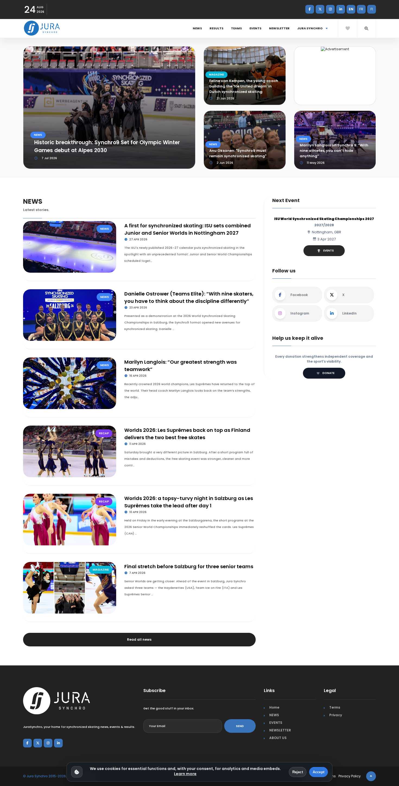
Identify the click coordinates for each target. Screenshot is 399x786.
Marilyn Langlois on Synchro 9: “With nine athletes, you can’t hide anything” (334, 151)
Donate (328, 373)
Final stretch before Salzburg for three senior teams (188, 566)
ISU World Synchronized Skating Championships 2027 (324, 219)
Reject (297, 772)
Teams (236, 28)
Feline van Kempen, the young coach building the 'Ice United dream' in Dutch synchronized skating (243, 86)
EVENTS (255, 28)
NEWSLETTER (279, 28)
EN (351, 9)
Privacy (335, 715)
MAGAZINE (216, 75)
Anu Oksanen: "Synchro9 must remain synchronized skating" (237, 153)
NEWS (197, 28)
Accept (318, 772)
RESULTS (216, 28)
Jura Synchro (310, 28)
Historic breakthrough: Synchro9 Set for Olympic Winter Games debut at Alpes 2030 (107, 146)
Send (240, 726)
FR (361, 9)
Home (274, 707)
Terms (334, 707)
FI (371, 9)
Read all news (139, 639)
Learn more (185, 773)
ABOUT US (278, 737)
